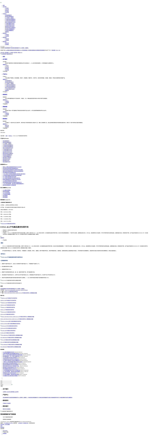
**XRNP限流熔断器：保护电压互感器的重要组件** (13, 183)
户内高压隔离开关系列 (9, 23)
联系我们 (5, 41)
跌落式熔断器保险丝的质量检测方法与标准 (11, 179)
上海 (19, 423)
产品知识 (7, 34)
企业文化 (7, 9)
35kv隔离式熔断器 (9, 50)
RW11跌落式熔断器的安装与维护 (9, 176)
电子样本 (15, 52)
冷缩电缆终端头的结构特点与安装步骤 (11, 359)
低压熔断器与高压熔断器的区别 (9, 172)
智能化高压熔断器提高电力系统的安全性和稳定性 (13, 171)
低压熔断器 (37, 50)
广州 (23, 423)
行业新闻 (7, 36)
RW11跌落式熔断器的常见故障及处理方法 (11, 178)
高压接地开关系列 (6, 159)
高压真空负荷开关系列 (9, 26)
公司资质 (7, 40)
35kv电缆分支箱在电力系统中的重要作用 (11, 360)
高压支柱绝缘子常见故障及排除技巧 (10, 363)
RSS (59, 50)
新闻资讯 (5, 33)
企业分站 (2, 52)
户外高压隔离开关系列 (9, 24)
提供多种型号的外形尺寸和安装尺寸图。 (11, 366)
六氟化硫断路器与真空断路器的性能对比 (11, 353)
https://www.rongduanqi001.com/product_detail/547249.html (16, 290)
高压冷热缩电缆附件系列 (10, 22)
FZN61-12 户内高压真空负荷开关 (11, 291)
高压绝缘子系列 (6, 160)
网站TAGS (20, 52)
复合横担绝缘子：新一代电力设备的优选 (11, 356)
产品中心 (5, 13)
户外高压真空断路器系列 (10, 20)
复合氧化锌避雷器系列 (9, 29)
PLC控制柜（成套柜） (9, 17)
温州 (21, 423)
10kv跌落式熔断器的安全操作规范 (10, 180)
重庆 (25, 423)
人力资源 (11, 52)
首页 (4, 5)
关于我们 (5, 6)
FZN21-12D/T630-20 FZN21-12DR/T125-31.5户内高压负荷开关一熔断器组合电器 (20, 292)
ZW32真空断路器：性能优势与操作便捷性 (11, 371)
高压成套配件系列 (6, 161)
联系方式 (7, 125)
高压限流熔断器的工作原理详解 (9, 185)
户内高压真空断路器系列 (10, 19)
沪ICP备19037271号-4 (8, 423)
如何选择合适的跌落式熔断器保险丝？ (11, 168)
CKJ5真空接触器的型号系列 (8, 352)
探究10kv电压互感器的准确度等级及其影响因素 (12, 354)
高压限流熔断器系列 (9, 16)
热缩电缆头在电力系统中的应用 (9, 372)
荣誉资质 (5, 37)
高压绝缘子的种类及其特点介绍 (9, 367)
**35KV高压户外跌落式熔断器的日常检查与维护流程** (14, 173)
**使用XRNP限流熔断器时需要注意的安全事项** (13, 361)
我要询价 (2, 237)
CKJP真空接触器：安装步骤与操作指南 (11, 374)
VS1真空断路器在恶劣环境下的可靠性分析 (11, 370)
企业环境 (7, 12)
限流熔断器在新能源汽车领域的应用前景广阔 (12, 182)
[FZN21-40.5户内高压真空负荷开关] (7, 223)
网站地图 (53, 50)
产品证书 (7, 38)
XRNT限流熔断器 (23, 50)
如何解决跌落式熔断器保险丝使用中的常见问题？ (13, 169)
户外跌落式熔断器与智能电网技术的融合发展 (12, 175)
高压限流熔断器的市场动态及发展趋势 (11, 364)
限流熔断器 (42, 50)
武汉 (27, 423)
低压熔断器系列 (8, 15)
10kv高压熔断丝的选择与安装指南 (10, 357)
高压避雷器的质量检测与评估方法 (10, 368)
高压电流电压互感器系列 (10, 27)
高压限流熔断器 (16, 50)
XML (57, 50)
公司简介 (7, 8)
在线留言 (7, 44)
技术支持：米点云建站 (5, 424)
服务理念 (7, 10)
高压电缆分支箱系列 (7, 157)
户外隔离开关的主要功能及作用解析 (10, 375)
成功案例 (7, 52)
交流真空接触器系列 (9, 30)
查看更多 (7, 31)
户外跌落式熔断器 (31, 50)
